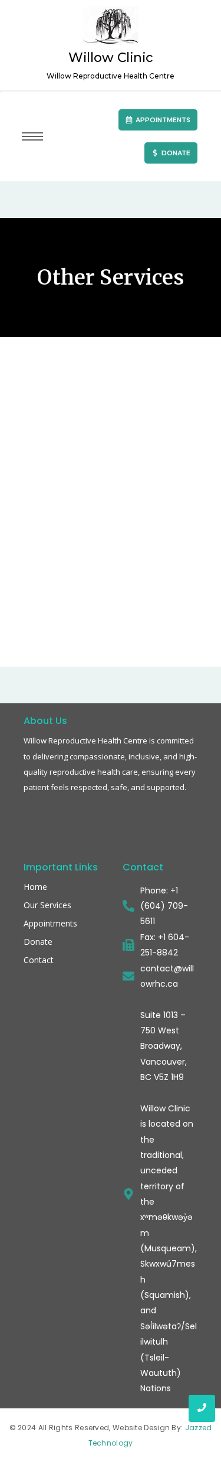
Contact (39, 959)
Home (35, 886)
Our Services (47, 905)
